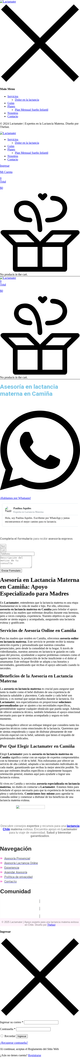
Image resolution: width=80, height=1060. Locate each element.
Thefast (51, 924)
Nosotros (12, 113)
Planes (11, 106)
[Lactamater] (8, 1)
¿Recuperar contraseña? (14, 1042)
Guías (10, 103)
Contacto (12, 116)
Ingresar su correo (11, 1022)
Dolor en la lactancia (27, 99)
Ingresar (21, 1036)
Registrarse (34, 1055)
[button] (40, 183)
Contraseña (7, 1029)
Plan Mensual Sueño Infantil (31, 109)
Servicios (12, 96)
